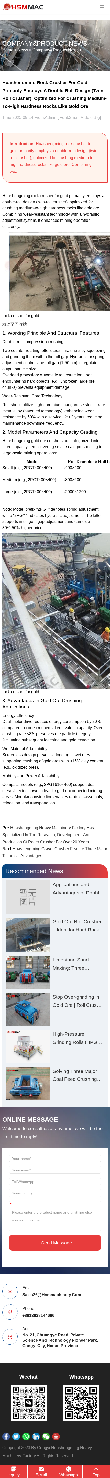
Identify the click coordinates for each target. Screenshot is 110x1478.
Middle (86, 117)
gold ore (38, 440)
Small (74, 117)
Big (97, 117)
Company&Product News (55, 50)
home (7, 50)
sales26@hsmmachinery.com (51, 1295)
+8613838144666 (38, 1315)
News (23, 50)
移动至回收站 (14, 324)
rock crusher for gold (49, 196)
